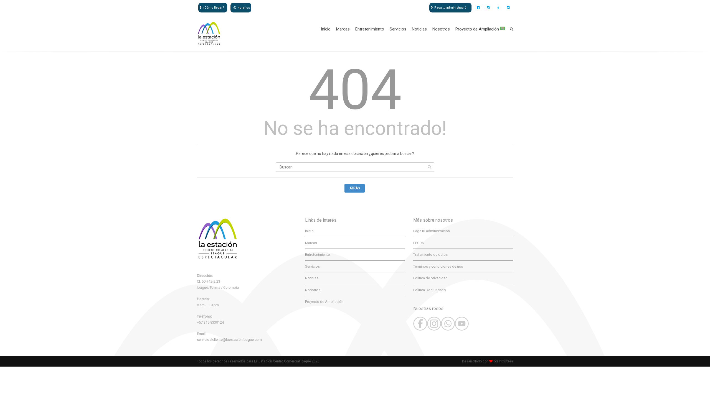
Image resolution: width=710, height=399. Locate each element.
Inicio (326, 29)
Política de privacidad (430, 278)
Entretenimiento (369, 29)
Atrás (354, 188)
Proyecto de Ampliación (479, 29)
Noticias (419, 29)
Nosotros (441, 29)
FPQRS (418, 243)
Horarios (243, 7)
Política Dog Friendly (429, 290)
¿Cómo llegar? (213, 7)
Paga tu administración (451, 7)
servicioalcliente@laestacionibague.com (229, 339)
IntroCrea (506, 361)
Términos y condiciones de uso (438, 266)
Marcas (343, 29)
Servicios (398, 29)
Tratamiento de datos (430, 254)
